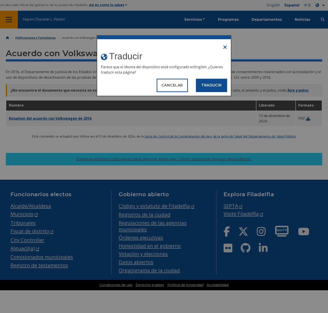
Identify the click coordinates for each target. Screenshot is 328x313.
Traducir (211, 85)
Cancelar (172, 85)
